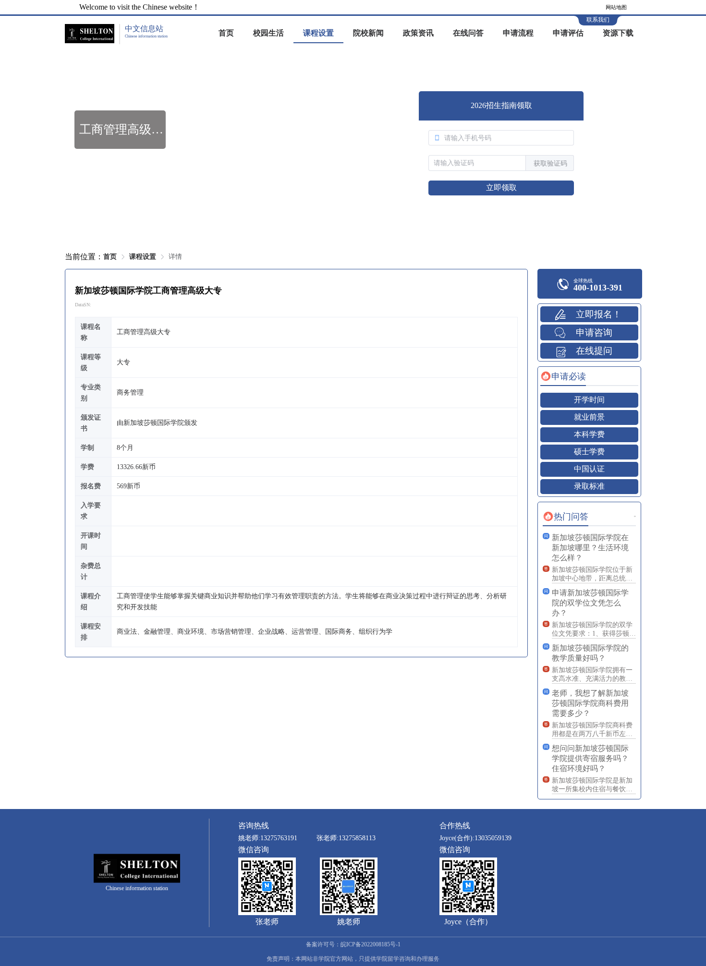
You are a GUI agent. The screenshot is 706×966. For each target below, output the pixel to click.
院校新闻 (368, 33)
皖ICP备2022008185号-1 (371, 944)
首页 (226, 33)
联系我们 (597, 19)
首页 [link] (110, 256)
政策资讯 (418, 33)
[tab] (563, 376)
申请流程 (518, 33)
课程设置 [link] (142, 256)
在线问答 (468, 33)
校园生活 (268, 33)
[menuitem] (226, 33)
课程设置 (318, 33)
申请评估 (568, 33)
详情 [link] (175, 256)
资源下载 (618, 33)
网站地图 (616, 7)
